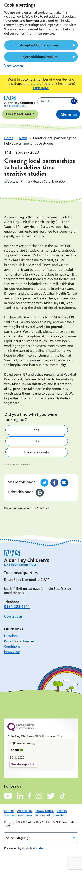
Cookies (62, 811)
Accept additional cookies (39, 45)
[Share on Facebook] (54, 483)
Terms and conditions (18, 815)
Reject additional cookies (39, 57)
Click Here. (41, 88)
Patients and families (19, 641)
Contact (9, 811)
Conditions (12, 646)
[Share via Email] (64, 483)
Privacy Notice (44, 811)
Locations (11, 636)
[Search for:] (53, 101)
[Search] (74, 101)
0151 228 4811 (17, 606)
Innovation (12, 652)
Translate (36, 848)
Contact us (13, 616)
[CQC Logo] (20, 730)
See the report (21, 764)
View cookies (13, 65)
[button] (36, 430)
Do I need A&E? (20, 114)
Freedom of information (50, 815)
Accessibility (24, 811)
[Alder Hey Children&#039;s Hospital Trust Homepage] (19, 101)
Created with (16, 464)
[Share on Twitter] (44, 483)
